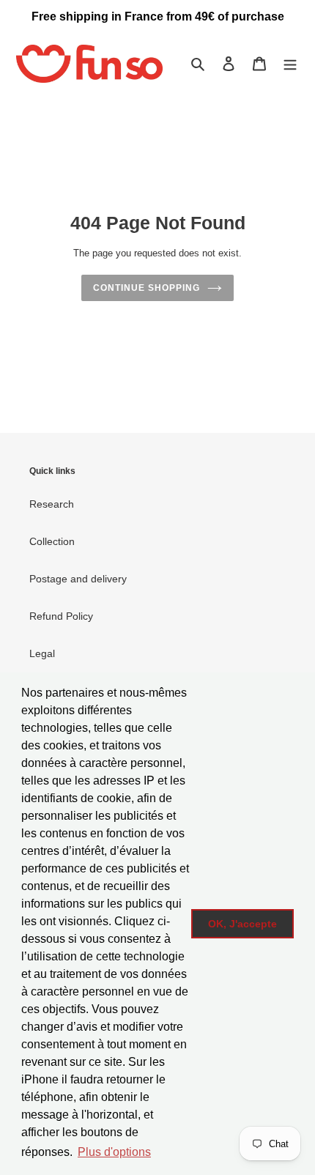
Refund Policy (61, 616)
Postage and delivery (78, 579)
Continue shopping (146, 288)
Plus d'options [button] (114, 1152)
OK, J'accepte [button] (242, 924)
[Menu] (290, 63)
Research (51, 504)
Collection (52, 541)
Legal (42, 653)
